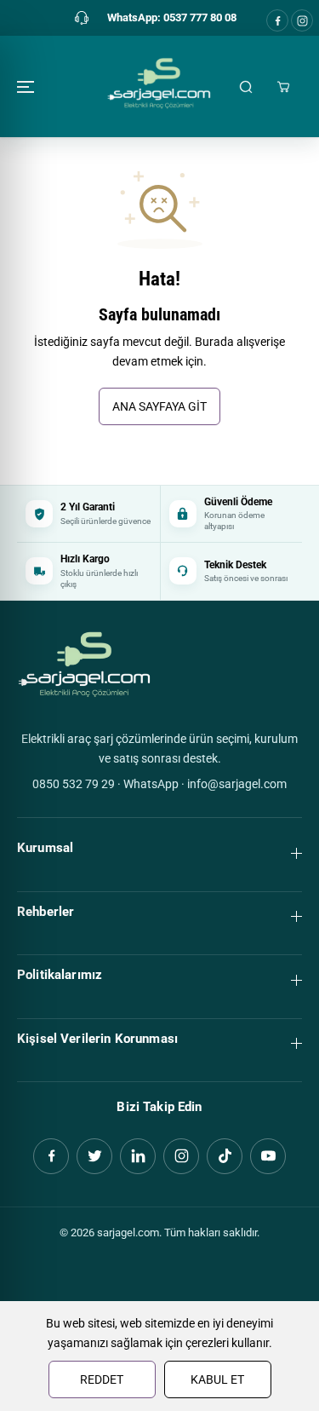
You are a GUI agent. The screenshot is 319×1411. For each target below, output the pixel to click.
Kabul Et (217, 1379)
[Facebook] (277, 20)
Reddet (101, 1379)
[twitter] (94, 1156)
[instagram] (302, 20)
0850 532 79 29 (73, 784)
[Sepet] (283, 87)
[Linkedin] (138, 1156)
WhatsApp (151, 784)
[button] (27, 86)
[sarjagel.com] (159, 86)
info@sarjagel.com (237, 784)
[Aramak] (246, 87)
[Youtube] (268, 1156)
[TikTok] (224, 1156)
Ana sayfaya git (159, 406)
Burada (214, 341)
